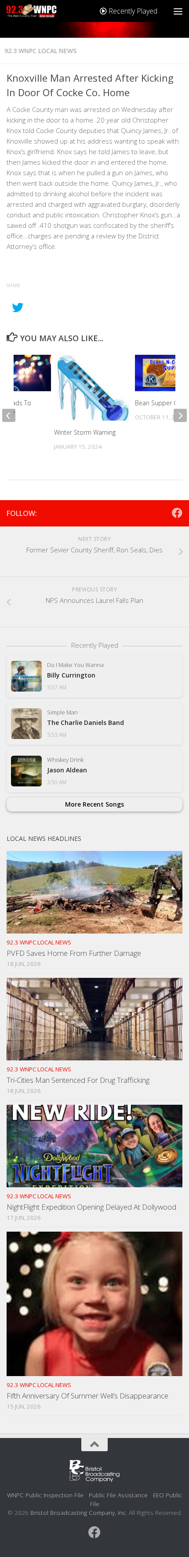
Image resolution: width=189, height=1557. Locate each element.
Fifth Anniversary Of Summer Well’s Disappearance (87, 1396)
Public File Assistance (118, 1495)
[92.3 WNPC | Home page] (40, 11)
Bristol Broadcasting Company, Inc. (78, 1512)
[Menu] (178, 11)
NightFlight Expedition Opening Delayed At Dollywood (91, 1207)
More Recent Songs (94, 804)
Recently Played (132, 11)
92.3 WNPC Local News (40, 51)
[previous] (8, 415)
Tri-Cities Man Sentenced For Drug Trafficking (78, 1080)
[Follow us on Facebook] (177, 513)
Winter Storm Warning (85, 432)
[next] (180, 415)
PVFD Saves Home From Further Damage (74, 953)
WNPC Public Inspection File (45, 1495)
